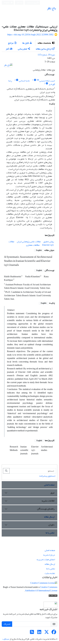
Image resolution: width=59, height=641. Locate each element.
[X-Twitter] (46, 633)
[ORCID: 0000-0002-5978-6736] (17, 80)
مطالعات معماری (33, 245)
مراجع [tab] (10, 43)
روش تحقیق (48, 241)
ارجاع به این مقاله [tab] (43, 49)
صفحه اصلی (49, 485)
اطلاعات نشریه (48, 501)
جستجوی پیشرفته (47, 476)
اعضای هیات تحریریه (46, 559)
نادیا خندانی (24, 81)
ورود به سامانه (32, 2)
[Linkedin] (39, 633)
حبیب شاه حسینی (47, 81)
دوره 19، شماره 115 (46, 55)
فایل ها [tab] (25, 43)
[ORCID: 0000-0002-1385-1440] (35, 80)
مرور (52, 493)
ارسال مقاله (49, 517)
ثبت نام (19, 2)
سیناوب (5, 639)
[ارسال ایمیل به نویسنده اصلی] (38, 80)
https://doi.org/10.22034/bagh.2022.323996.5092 (30, 34)
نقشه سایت (50, 573)
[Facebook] (53, 633)
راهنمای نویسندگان (45, 509)
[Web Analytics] (53, 596)
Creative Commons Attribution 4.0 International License (41, 589)
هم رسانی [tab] (22, 49)
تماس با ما (50, 533)
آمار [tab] (7, 49)
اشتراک (7, 624)
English (7, 2)
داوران (51, 525)
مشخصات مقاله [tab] (44, 43)
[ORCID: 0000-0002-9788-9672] (47, 83)
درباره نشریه (49, 555)
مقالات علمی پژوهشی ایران (29, 241)
